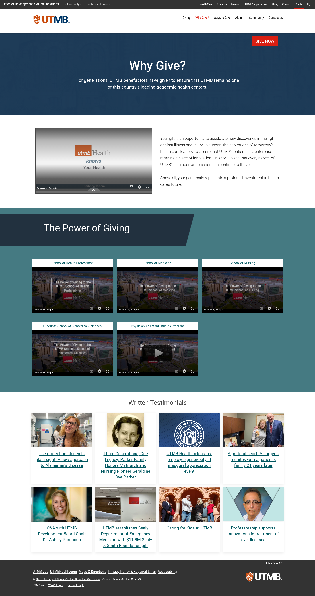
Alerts (299, 4)
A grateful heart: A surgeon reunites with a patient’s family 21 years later (253, 459)
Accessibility (167, 571)
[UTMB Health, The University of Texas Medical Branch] (264, 577)
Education (221, 4)
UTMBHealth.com (63, 571)
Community (256, 18)
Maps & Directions (92, 571)
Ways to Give (222, 18)
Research (236, 4)
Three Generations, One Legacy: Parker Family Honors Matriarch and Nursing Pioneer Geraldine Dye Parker (125, 465)
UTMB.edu (40, 571)
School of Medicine (157, 263)
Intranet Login (76, 585)
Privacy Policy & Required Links (132, 571)
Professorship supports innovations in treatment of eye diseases (253, 534)
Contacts (287, 4)
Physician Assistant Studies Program (157, 326)
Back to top (273, 562)
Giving (275, 4)
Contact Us (276, 18)
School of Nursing (242, 263)
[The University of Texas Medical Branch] (51, 21)
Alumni (239, 18)
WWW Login (55, 585)
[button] (308, 4)
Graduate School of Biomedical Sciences (72, 326)
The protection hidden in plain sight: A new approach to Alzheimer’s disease (62, 459)
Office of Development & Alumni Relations (31, 4)
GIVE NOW (264, 41)
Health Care (206, 4)
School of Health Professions (72, 263)
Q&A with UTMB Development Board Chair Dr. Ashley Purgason (62, 534)
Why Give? (202, 18)
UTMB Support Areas (256, 4)
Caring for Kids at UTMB (189, 528)
